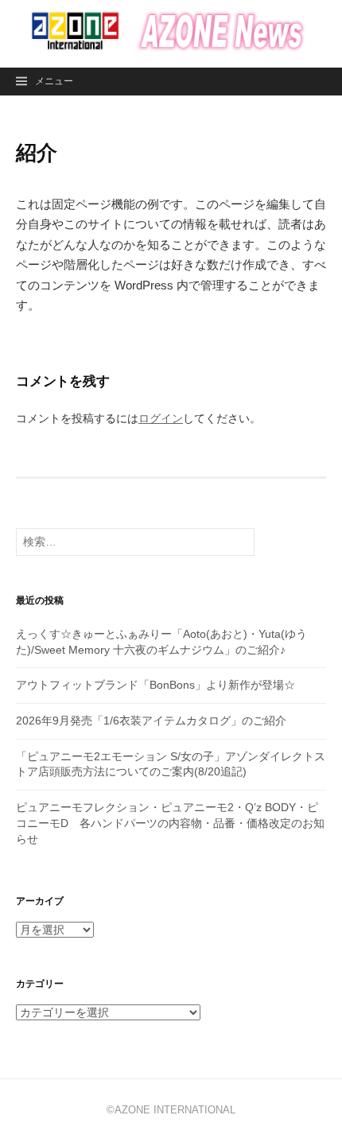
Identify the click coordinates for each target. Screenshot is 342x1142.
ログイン (160, 418)
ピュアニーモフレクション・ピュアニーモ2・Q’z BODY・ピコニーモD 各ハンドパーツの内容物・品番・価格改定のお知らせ (170, 823)
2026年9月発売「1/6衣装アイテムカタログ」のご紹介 (151, 720)
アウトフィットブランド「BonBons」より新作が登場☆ (155, 684)
